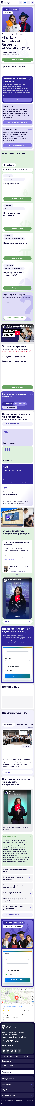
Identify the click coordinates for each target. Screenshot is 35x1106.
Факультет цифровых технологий (14, 179)
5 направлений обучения (16, 145)
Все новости (9, 772)
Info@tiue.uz (8, 1045)
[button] (17, 574)
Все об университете (12, 424)
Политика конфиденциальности (10, 1104)
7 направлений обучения (16, 122)
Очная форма (9, 165)
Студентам (6, 1084)
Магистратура (9, 265)
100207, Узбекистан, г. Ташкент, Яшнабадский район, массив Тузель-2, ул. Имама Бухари (14, 1034)
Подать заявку (17, 59)
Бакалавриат (8, 176)
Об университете (9, 1095)
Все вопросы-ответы (12, 915)
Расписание (6, 1072)
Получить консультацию (15, 318)
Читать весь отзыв (9, 559)
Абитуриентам (8, 1079)
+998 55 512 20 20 (10, 1041)
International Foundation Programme (15, 1056)
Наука (4, 1090)
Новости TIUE (8, 724)
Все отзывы (9, 622)
